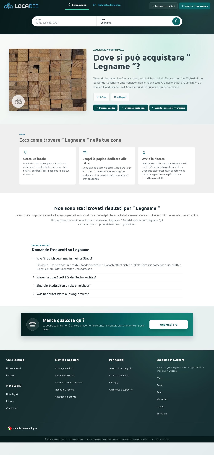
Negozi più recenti (64, 390)
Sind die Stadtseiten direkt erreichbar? (64, 285)
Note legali (12, 394)
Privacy (10, 401)
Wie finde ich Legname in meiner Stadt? (64, 258)
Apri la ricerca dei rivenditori (170, 107)
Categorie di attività (65, 397)
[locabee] (21, 6)
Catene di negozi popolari (68, 382)
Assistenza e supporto (121, 390)
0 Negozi (121, 97)
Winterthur (162, 399)
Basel (159, 385)
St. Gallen (162, 414)
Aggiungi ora (168, 324)
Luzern (160, 407)
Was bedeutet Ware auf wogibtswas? (63, 294)
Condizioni (11, 408)
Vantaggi (113, 382)
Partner (10, 375)
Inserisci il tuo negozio (196, 5)
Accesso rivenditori (165, 6)
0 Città (103, 97)
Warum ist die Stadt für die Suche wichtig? (66, 277)
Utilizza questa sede (135, 107)
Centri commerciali (64, 375)
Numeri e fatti (13, 368)
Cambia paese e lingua (25, 428)
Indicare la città (107, 107)
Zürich (160, 378)
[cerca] (176, 21)
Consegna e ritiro (64, 368)
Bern (159, 392)
